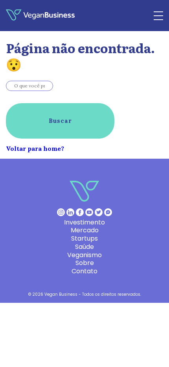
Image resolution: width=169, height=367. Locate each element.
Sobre (84, 262)
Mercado (85, 230)
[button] (60, 121)
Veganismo (84, 254)
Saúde (84, 246)
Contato (84, 271)
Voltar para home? (35, 148)
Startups (84, 238)
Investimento (84, 222)
